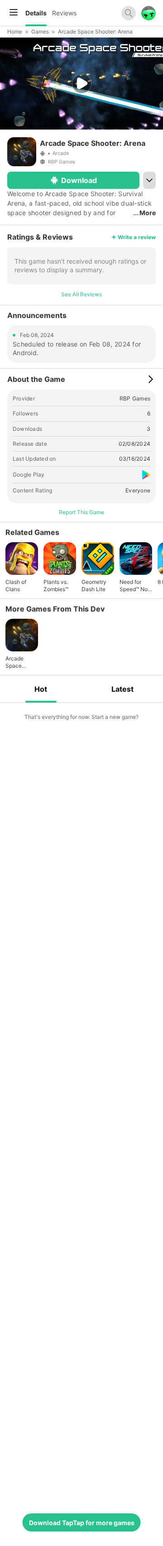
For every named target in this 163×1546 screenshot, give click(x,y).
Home (14, 31)
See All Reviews (81, 294)
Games (40, 31)
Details (36, 13)
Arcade (61, 153)
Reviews (64, 13)
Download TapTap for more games (81, 1523)
